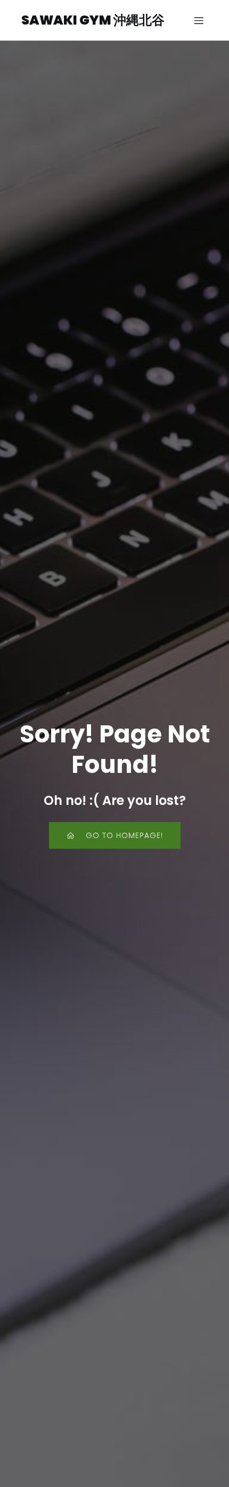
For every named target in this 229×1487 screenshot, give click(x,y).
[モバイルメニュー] (199, 20)
